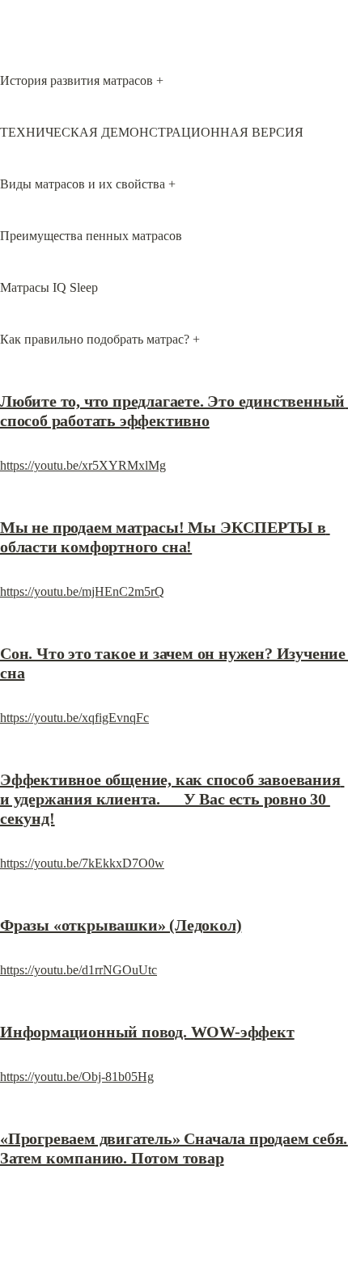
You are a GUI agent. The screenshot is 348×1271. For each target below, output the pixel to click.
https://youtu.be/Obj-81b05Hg (77, 1076)
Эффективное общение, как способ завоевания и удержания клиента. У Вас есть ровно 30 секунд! (172, 799)
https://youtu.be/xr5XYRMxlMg (83, 465)
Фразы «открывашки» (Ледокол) (120, 925)
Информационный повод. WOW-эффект (147, 1032)
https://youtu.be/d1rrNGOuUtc (78, 970)
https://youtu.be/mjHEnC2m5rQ (82, 591)
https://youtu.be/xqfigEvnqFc (74, 717)
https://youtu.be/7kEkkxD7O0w (82, 863)
